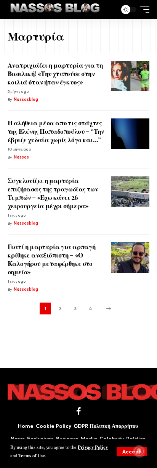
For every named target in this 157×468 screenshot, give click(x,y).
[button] (132, 451)
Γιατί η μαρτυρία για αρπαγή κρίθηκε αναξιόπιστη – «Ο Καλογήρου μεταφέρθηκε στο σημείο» (52, 259)
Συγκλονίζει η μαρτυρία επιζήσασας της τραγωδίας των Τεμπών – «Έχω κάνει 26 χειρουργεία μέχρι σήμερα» (53, 193)
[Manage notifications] (139, 451)
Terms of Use (31, 455)
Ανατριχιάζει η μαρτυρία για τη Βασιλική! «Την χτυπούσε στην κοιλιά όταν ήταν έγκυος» (55, 73)
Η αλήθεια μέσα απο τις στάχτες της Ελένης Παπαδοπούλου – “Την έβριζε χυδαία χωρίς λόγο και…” (56, 131)
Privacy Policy (93, 447)
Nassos (21, 157)
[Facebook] (78, 411)
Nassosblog (26, 99)
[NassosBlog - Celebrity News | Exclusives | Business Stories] (55, 9)
